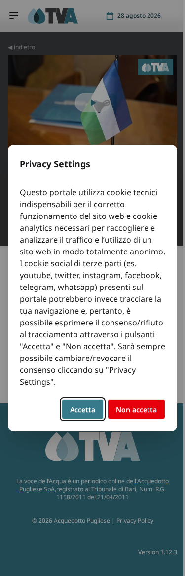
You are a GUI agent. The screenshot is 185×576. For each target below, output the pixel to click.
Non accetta (136, 409)
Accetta (82, 409)
